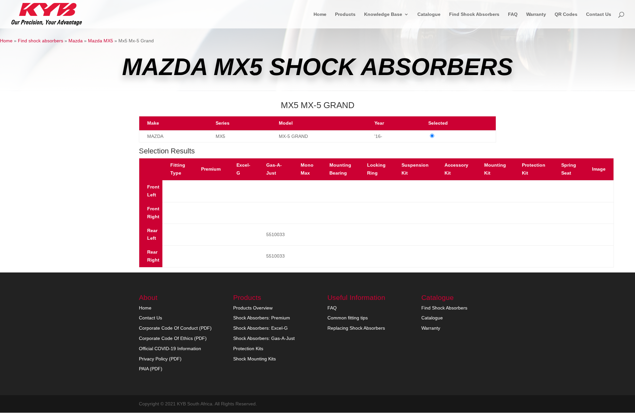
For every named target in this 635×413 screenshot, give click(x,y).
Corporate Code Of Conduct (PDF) (175, 328)
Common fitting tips (347, 317)
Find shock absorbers (40, 40)
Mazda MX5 (100, 40)
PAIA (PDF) (150, 368)
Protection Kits (248, 348)
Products (345, 14)
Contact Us (598, 14)
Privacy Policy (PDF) (160, 358)
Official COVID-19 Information (170, 348)
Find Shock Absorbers (474, 14)
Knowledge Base (383, 14)
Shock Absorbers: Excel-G (260, 328)
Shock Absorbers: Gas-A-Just (264, 338)
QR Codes (566, 14)
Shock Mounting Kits (254, 358)
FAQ (513, 14)
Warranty (536, 14)
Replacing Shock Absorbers (356, 328)
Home (320, 14)
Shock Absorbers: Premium (261, 317)
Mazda (75, 40)
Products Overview (253, 307)
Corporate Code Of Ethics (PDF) (173, 338)
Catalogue (429, 14)
